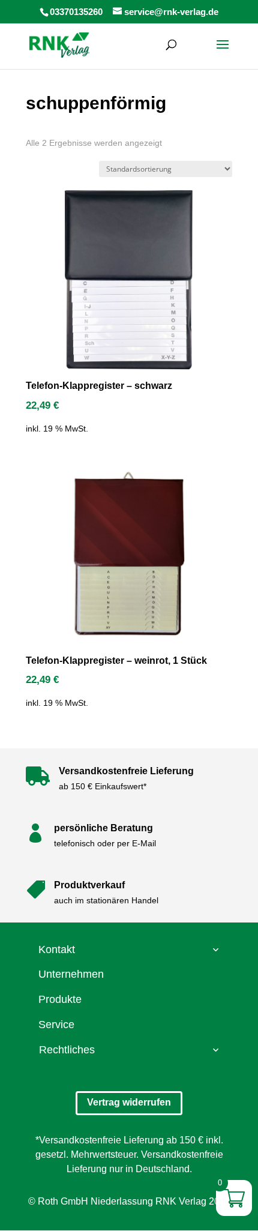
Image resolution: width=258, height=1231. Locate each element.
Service (56, 1025)
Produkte (60, 999)
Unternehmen (71, 974)
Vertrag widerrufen (129, 1102)
